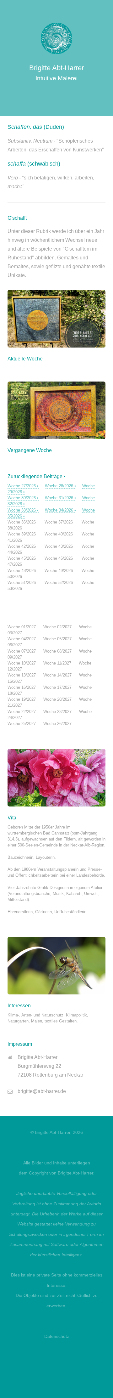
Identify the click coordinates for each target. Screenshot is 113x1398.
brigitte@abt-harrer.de (42, 1091)
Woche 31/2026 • (60, 497)
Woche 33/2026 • (23, 510)
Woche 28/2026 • (60, 486)
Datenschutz (56, 1336)
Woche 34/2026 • (60, 510)
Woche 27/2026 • (23, 486)
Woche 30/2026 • (23, 497)
